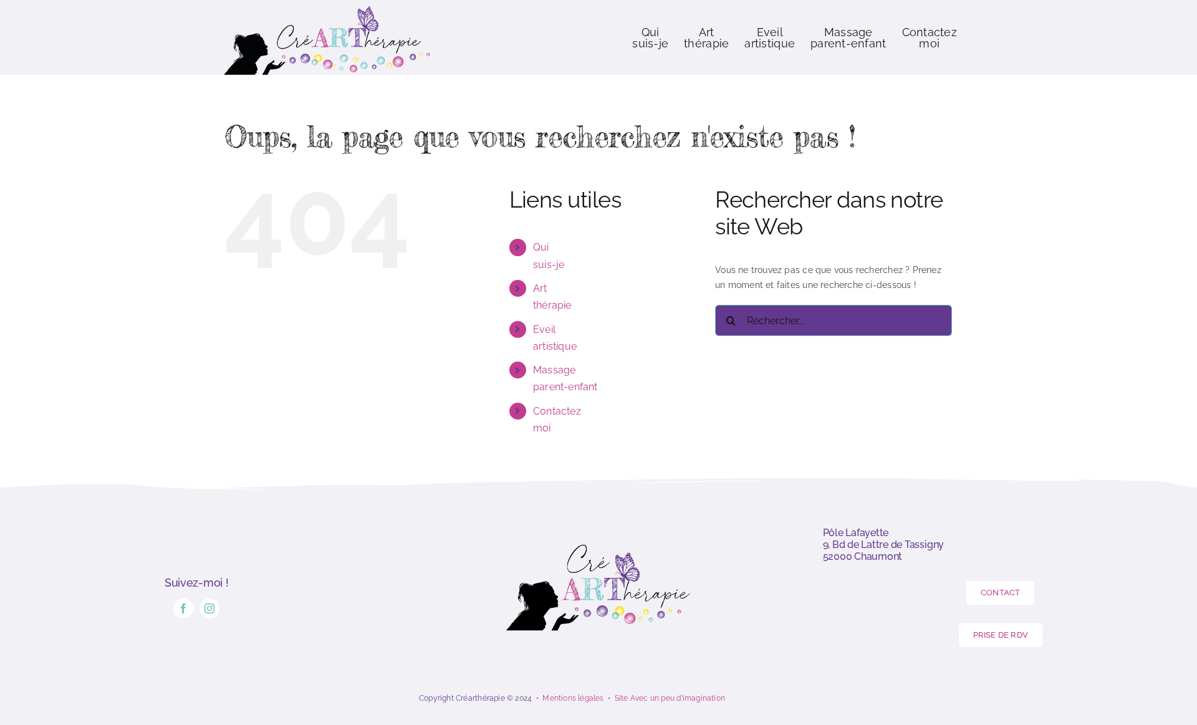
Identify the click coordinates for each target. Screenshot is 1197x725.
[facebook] (183, 608)
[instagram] (209, 608)
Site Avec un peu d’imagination (670, 698)
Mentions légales (572, 698)
